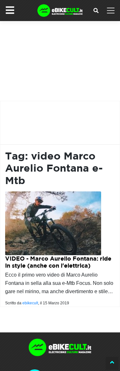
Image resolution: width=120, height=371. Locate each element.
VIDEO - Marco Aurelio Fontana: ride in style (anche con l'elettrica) (58, 262)
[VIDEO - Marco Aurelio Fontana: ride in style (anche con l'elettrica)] (53, 223)
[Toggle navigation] (110, 10)
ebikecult (30, 303)
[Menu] (10, 10)
